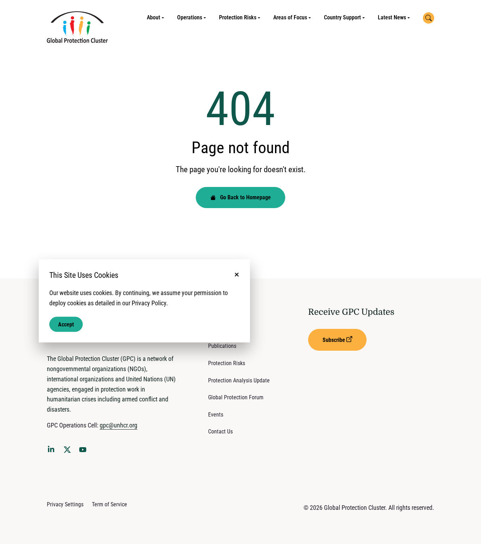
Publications (222, 346)
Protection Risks (237, 17)
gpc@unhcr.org (118, 425)
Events (215, 414)
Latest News (392, 17)
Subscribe (334, 340)
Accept (66, 324)
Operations (189, 17)
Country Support (342, 17)
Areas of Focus (290, 17)
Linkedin (52, 450)
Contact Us (220, 431)
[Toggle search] (428, 18)
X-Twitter (69, 451)
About (153, 17)
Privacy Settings (65, 504)
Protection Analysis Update (239, 380)
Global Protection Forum (235, 397)
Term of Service (109, 504)
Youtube (84, 451)
